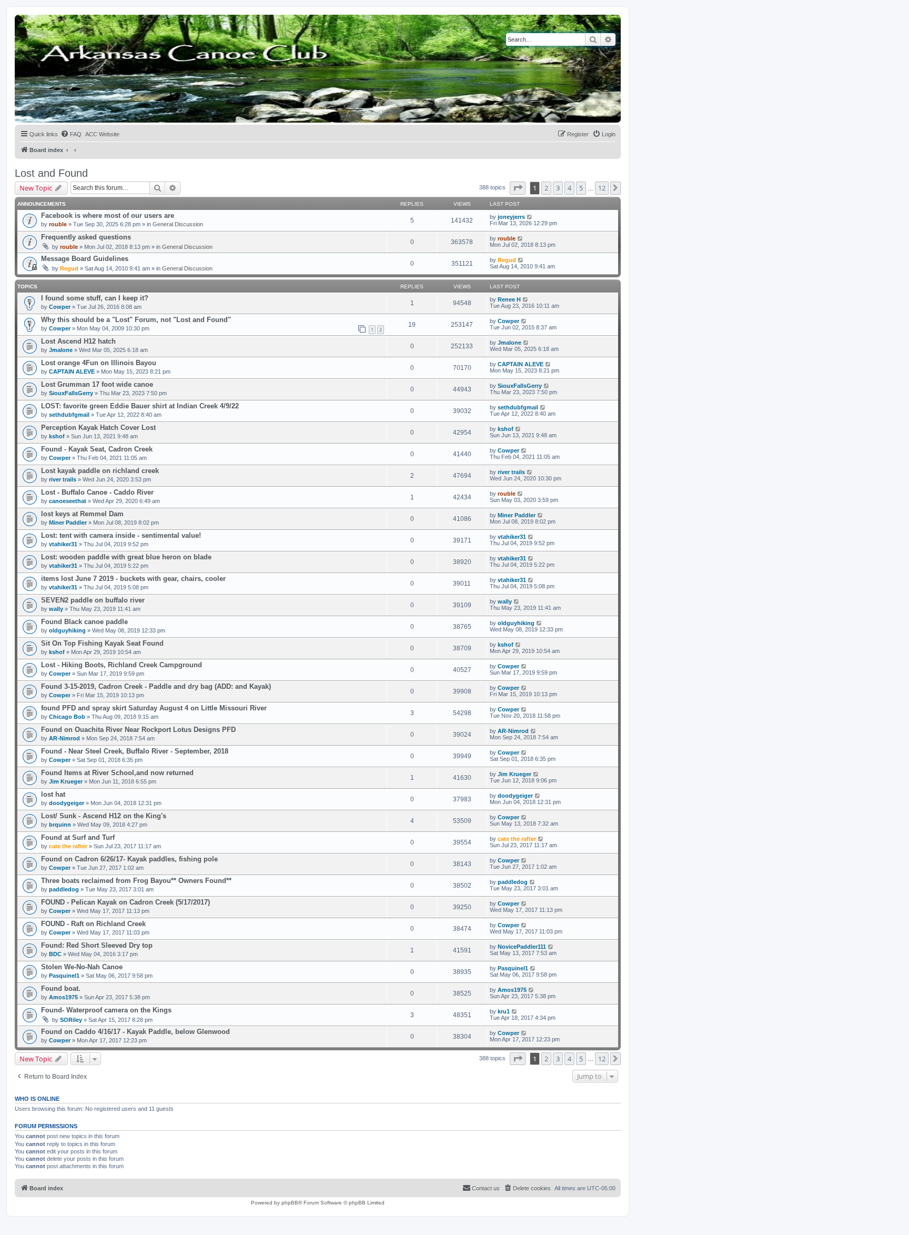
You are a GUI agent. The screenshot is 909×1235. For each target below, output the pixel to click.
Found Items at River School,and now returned (117, 773)
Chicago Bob (67, 717)
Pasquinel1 (64, 975)
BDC (55, 954)
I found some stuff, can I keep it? (94, 298)
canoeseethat (67, 501)
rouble (58, 224)
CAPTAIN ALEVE (72, 371)
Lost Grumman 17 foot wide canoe (97, 384)
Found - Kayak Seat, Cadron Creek (97, 449)
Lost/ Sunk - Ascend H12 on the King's (103, 816)
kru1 (504, 1011)
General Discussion (178, 224)
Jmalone (61, 350)
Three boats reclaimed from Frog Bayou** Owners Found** (136, 881)
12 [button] (601, 188)
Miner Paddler (68, 522)
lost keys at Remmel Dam (82, 514)
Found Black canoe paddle (84, 622)
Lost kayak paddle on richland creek (100, 471)
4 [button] (569, 188)
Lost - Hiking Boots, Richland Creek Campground (121, 665)
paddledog (64, 889)
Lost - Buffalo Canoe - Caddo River (97, 492)
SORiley (71, 1020)
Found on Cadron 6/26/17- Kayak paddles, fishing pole (129, 859)
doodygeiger (66, 803)
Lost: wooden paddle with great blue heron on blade (126, 557)
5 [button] (581, 188)
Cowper (59, 307)
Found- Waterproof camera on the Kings (106, 1010)
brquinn (60, 824)
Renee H (509, 299)
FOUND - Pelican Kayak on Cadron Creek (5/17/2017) (125, 902)
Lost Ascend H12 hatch (78, 341)
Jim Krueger (66, 781)
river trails (62, 479)
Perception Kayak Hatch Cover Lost (98, 427)
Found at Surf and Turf (78, 837)
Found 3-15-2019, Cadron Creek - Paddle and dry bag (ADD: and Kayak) (156, 686)
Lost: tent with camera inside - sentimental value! (121, 535)
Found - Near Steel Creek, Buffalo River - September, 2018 (134, 751)
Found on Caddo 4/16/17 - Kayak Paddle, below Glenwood (135, 1032)
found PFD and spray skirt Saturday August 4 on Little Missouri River (154, 708)
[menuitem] (71, 134)
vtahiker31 (63, 544)
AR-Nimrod (64, 738)
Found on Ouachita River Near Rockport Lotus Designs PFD (138, 730)
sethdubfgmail (69, 414)
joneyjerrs (511, 217)
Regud (69, 268)
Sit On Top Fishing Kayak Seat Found (102, 643)
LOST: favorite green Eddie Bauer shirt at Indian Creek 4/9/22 (140, 406)
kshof (57, 436)
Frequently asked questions (86, 237)
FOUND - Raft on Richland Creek (93, 924)
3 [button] (558, 188)
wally (56, 609)
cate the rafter (68, 846)
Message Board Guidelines (84, 259)
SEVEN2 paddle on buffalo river (93, 600)
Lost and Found (51, 173)
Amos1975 (63, 997)
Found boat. (60, 988)
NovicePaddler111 (522, 946)
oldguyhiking (67, 630)
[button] (518, 188)
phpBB (289, 1203)
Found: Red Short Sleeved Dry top (97, 945)
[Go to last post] (530, 217)
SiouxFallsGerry (71, 393)
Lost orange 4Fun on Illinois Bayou (98, 363)
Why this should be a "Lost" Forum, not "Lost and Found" (136, 320)
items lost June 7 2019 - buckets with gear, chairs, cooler (133, 579)
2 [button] (546, 188)
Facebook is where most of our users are (107, 215)
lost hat (53, 794)
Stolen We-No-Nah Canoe (82, 967)
